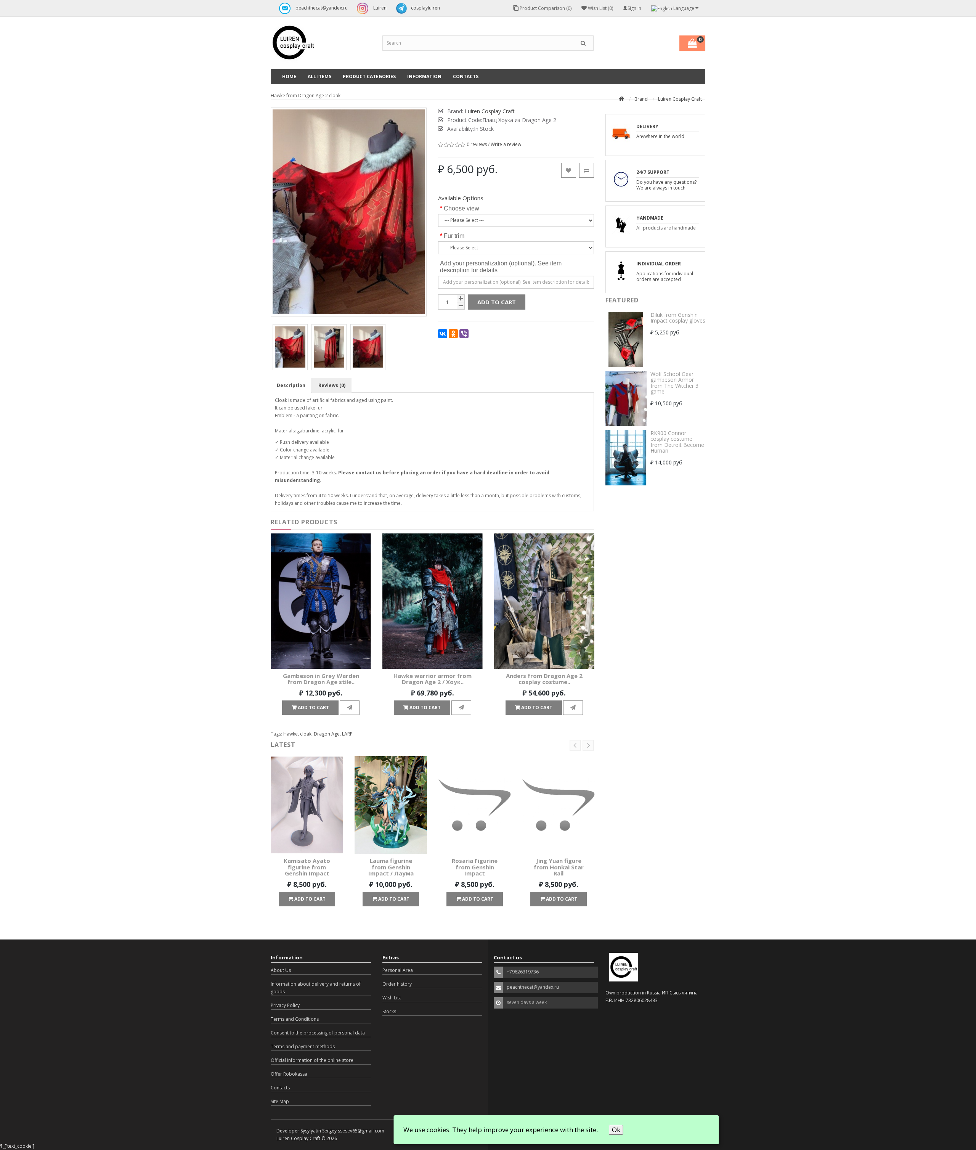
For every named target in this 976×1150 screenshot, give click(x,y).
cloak (305, 734)
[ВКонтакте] (442, 333)
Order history (397, 984)
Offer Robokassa (289, 1074)
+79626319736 (523, 972)
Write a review (506, 144)
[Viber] (464, 333)
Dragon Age (327, 734)
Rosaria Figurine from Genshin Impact (475, 867)
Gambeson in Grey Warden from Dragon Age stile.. (321, 679)
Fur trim (454, 236)
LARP (347, 734)
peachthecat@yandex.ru (321, 8)
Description (291, 385)
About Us (281, 970)
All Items (319, 76)
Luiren (379, 8)
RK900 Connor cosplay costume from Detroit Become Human (677, 441)
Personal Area (397, 970)
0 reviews (477, 144)
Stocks (389, 1011)
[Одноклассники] (453, 333)
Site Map (280, 1101)
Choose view (461, 208)
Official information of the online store (312, 1060)
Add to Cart (496, 302)
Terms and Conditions (295, 1019)
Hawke (290, 734)
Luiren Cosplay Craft (680, 99)
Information (424, 76)
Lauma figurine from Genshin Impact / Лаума (391, 867)
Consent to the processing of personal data (318, 1033)
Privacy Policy (285, 1005)
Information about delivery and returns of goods (316, 988)
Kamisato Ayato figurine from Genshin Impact (307, 867)
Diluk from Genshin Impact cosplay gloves (677, 317)
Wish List (391, 997)
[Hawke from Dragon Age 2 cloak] (290, 347)
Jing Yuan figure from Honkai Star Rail (559, 867)
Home (289, 76)
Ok (616, 1129)
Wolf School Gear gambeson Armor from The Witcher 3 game (674, 382)
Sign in (634, 8)
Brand (641, 99)
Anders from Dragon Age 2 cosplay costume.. (544, 679)
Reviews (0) (331, 385)
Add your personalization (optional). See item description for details (501, 266)
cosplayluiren (425, 8)
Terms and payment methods (303, 1046)
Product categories (369, 76)
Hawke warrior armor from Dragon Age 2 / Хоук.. (432, 679)
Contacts (465, 76)
